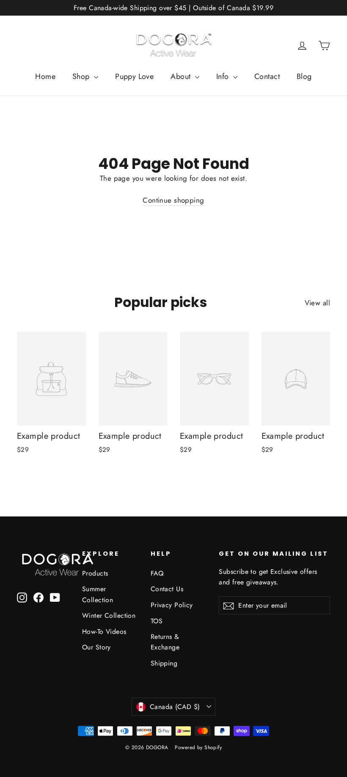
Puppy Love (134, 76)
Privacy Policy (172, 605)
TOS (156, 621)
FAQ (157, 573)
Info (223, 76)
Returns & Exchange (165, 642)
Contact (267, 76)
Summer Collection (97, 594)
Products (95, 573)
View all (317, 303)
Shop (82, 76)
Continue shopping (173, 200)
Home (45, 76)
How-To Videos (104, 631)
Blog (304, 76)
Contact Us (167, 589)
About (182, 76)
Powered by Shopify (198, 747)
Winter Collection (108, 615)
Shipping (164, 663)
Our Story (96, 647)
